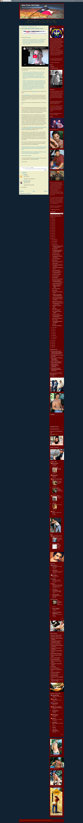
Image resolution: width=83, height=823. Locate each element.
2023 (52, 222)
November (54, 241)
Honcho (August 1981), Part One (57, 707)
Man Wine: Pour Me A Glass (56, 700)
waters (53, 511)
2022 (52, 223)
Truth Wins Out (35, 91)
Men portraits (54, 599)
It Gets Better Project (27, 95)
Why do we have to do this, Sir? (57, 479)
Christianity (30, 168)
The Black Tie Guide (54, 675)
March (53, 335)
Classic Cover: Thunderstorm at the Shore (57, 615)
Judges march (54, 464)
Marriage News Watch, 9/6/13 (57, 301)
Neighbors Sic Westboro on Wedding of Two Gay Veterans (56, 286)
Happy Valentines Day (55, 731)
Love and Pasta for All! (56, 254)
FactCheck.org (55, 589)
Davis (25, 174)
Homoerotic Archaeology (56, 706)
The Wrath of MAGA (55, 576)
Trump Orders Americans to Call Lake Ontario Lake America (57, 572)
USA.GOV (53, 375)
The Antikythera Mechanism (57, 283)
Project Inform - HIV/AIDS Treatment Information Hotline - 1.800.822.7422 (56, 369)
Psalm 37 (52, 66)
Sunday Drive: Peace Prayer (57, 325)
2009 (52, 345)
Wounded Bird (55, 475)
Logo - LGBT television (55, 667)
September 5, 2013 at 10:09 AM (29, 178)
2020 (52, 227)
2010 (52, 343)
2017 (52, 231)
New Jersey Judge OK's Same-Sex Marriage (57, 256)
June (53, 330)
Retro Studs (54, 722)
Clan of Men (54, 699)
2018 (52, 230)
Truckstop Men (55, 714)
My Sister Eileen (55, 277)
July (53, 329)
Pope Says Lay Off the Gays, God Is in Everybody (57, 272)
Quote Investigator (55, 594)
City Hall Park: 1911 (55, 609)
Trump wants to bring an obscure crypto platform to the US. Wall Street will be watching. (57, 585)
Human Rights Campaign (55, 659)
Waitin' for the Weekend (56, 258)
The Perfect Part (55, 248)
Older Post (46, 191)
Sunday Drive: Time (55, 252)
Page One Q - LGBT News (55, 672)
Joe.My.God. (54, 565)
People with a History (54, 673)
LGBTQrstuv (54, 308)
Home (34, 191)
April (53, 333)
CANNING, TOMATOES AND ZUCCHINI (60, 490)
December (54, 239)
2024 (52, 220)
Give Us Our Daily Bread (59, 469)
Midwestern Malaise (56, 495)
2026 (52, 217)
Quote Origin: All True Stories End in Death (57, 596)
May (53, 332)
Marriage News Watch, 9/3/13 (57, 318)
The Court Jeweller (55, 543)
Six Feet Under (59, 504)
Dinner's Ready (55, 467)
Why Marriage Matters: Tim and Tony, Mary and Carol (57, 246)
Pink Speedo (54, 711)
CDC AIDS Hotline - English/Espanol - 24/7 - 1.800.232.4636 (55, 365)
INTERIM (54, 476)
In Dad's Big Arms (55, 715)
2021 (52, 225)
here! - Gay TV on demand (55, 657)
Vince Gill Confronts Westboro (57, 297)
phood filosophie (55, 488)
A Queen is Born (55, 263)
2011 (52, 342)
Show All (62, 734)
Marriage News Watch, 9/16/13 (57, 279)
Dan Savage (34, 168)
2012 (52, 340)
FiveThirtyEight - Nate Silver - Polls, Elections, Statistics (56, 641)
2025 (52, 219)
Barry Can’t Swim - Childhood (57, 719)
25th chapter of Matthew (36, 158)
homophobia (39, 168)
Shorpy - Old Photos (56, 608)
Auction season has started (59, 497)
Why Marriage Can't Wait (56, 274)
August (53, 327)
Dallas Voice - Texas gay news (56, 636)
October (53, 242)
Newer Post (22, 191)
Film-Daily (54, 503)
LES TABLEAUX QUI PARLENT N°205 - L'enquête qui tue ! (57, 603)
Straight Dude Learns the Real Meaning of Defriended (57, 251)
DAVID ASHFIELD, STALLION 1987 (57, 724)
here (22, 103)
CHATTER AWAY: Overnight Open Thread (57, 567)
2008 (52, 347)
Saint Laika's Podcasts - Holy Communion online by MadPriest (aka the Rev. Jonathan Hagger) (56, 352)
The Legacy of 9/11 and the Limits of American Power (57, 295)
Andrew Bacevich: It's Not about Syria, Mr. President (57, 303)
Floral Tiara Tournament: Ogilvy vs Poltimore (59, 546)
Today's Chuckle (55, 319)
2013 (52, 238)
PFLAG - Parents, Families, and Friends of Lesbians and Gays (56, 362)
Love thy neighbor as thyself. (26, 155)
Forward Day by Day (54, 68)
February (54, 337)
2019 (52, 228)
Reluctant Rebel (55, 463)
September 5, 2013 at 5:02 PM (29, 184)
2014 (52, 236)
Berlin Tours (52, 434)
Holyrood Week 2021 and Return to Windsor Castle (59, 539)
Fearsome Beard (55, 703)
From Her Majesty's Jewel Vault (57, 536)
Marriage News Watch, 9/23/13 (57, 261)
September (54, 244)
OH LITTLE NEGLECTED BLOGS (56, 513)
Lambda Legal (53, 666)
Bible (27, 168)
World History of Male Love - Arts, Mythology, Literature (57, 680)
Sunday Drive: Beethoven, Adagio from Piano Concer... (57, 281)
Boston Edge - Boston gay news (56, 635)
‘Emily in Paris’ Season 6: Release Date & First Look (56, 580)
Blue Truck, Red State (30, 5)
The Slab (54, 727)
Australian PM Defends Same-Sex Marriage (57, 322)
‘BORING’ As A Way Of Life (57, 696)
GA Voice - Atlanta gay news (56, 643)
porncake (54, 718)
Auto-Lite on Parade (55, 275)
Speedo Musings (55, 710)
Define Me (54, 323)
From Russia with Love (56, 313)
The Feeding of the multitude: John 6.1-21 (59, 482)
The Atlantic (54, 575)
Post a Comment (23, 187)
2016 (52, 233)
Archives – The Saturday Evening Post (56, 613)
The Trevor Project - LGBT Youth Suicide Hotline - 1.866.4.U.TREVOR (56, 359)
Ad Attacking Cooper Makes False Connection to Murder (56, 591)
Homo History (54, 730)
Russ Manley (26, 181)
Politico (53, 583)
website (29, 37)
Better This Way (55, 260)
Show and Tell (54, 290)
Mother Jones (54, 570)
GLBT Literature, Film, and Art (56, 653)
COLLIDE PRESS (55, 695)
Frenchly (54, 579)
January (53, 338)
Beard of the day (55, 704)
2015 (52, 235)
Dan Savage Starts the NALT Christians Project (57, 316)
